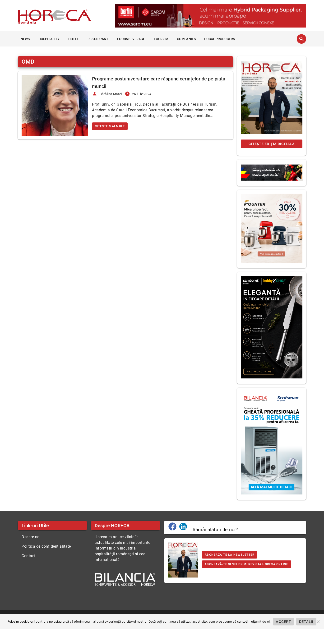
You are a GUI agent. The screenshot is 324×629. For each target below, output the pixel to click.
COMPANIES (186, 39)
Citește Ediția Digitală (272, 144)
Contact (29, 556)
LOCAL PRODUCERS (219, 39)
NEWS (25, 39)
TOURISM (161, 39)
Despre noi (31, 537)
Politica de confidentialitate (46, 546)
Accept (283, 622)
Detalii (306, 622)
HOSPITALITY (49, 39)
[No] (318, 621)
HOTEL (73, 39)
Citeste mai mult (110, 126)
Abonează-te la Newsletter (229, 554)
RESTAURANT (98, 39)
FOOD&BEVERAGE (131, 39)
